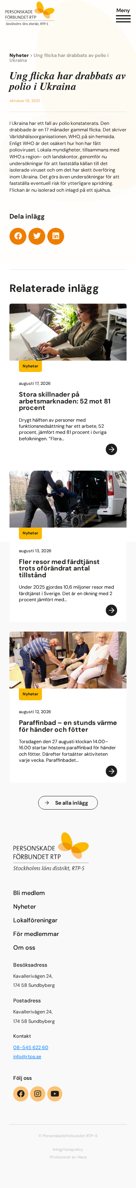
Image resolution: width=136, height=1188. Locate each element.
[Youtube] (54, 1093)
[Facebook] (20, 1093)
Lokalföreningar (35, 920)
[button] (17, 236)
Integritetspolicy (68, 1149)
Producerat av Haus (68, 1157)
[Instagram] (37, 1093)
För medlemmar (36, 934)
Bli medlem (29, 893)
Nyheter (19, 55)
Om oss (24, 948)
